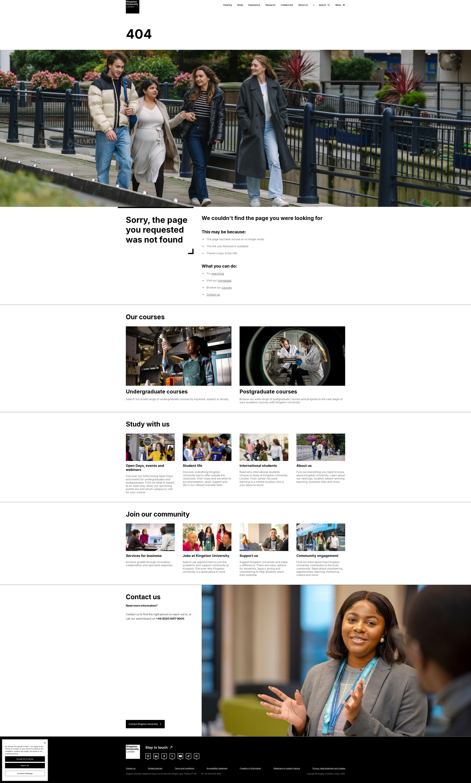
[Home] (132, 6)
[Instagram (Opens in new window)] (148, 756)
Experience (254, 5)
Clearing (227, 5)
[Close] (45, 743)
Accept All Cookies (25, 759)
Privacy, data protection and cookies (329, 768)
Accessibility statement (217, 768)
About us (303, 5)
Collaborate (287, 5)
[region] (25, 760)
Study (240, 5)
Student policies (155, 768)
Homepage (224, 280)
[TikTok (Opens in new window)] (188, 756)
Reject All (25, 766)
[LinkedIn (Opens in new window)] (156, 756)
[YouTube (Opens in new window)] (180, 756)
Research (270, 5)
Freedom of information (250, 768)
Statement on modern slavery (287, 768)
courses (227, 287)
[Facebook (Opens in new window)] (164, 756)
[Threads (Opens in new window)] (196, 756)
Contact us (213, 294)
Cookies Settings (25, 773)
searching (217, 273)
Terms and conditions (184, 768)
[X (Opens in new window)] (172, 756)
